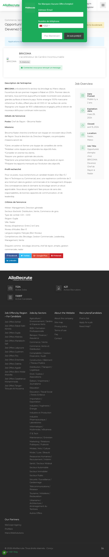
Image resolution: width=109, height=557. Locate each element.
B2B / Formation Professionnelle (37, 329)
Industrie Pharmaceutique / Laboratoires (38, 420)
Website (25, 62)
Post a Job (84, 318)
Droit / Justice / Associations (37, 375)
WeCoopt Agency (13, 525)
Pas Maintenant (52, 36)
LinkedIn (12, 261)
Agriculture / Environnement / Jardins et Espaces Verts (41, 321)
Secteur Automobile (39, 467)
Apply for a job (86, 322)
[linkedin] (102, 548)
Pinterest (57, 256)
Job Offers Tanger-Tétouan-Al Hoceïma (14, 387)
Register (89, 7)
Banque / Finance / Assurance (38, 336)
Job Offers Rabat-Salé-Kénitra (15, 327)
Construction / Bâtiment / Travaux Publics (41, 361)
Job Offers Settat (13, 322)
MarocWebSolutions (14, 533)
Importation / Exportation (36, 400)
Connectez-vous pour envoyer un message (41, 68)
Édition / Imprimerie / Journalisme (39, 382)
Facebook (12, 256)
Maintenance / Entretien (41, 437)
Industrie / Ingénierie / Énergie (40, 407)
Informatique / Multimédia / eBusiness (40, 428)
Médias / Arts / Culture (40, 448)
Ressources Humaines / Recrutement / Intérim (41, 458)
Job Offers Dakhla (13, 364)
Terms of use (60, 330)
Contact (58, 338)
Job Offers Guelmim (14, 352)
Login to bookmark (92, 25)
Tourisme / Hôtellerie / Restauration (40, 495)
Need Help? (85, 326)
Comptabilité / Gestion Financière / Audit (40, 354)
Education (34, 388)
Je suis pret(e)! (74, 36)
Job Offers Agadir (13, 368)
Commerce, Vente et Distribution (39, 347)
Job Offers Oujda (12, 333)
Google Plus (42, 256)
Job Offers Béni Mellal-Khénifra (15, 373)
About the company (63, 318)
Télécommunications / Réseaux (40, 488)
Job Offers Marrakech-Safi (15, 342)
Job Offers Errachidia (14, 360)
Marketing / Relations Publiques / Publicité (40, 443)
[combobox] (44, 26)
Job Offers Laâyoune (14, 348)
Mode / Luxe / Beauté (40, 452)
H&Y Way (13, 552)
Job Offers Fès (11, 356)
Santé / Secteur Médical (41, 463)
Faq (56, 334)
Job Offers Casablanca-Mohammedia (15, 380)
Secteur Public (36, 475)
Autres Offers (36, 513)
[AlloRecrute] (11, 3)
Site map (58, 322)
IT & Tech (34, 433)
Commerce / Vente (39, 342)
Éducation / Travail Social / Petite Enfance (41, 393)
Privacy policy (60, 326)
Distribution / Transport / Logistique (41, 368)
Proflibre (9, 529)
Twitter (26, 256)
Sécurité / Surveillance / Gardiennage (40, 481)
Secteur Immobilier (39, 471)
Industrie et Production (40, 413)
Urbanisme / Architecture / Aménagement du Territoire (38, 504)
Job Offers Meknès (13, 337)
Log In (88, 3)
